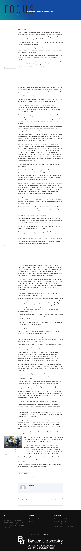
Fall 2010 (26, 473)
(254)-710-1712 (35, 521)
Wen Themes (47, 534)
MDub (26, 477)
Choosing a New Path (60, 521)
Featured (21, 477)
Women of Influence (59, 524)
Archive (20, 473)
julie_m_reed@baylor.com (38, 518)
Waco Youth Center (38, 477)
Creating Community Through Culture (64, 518)
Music (31, 477)
